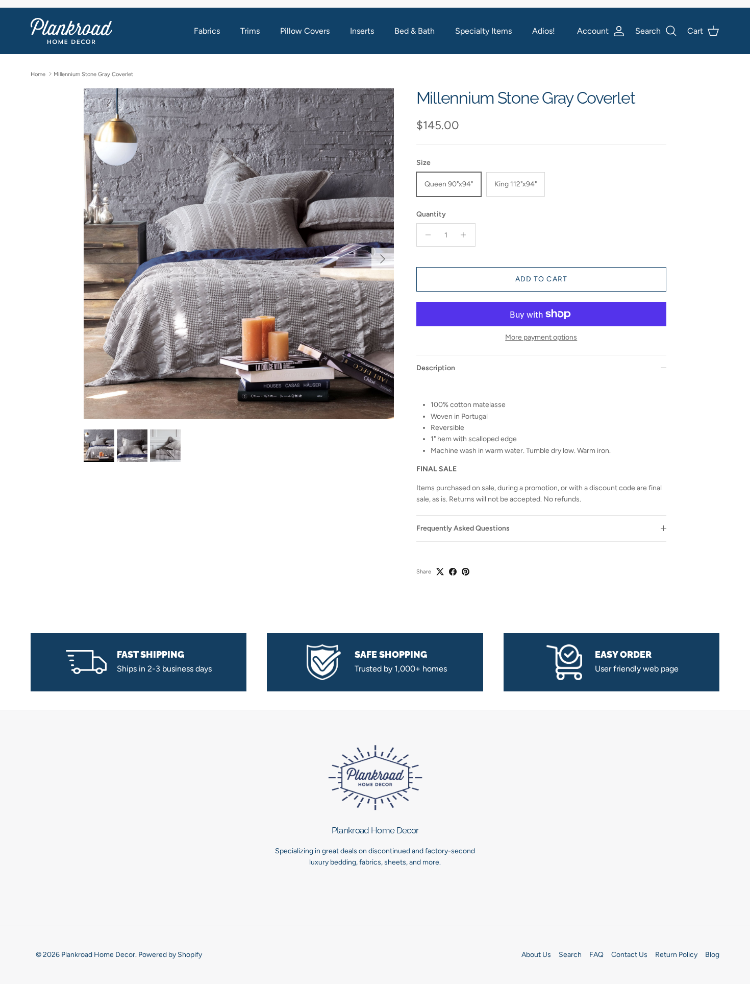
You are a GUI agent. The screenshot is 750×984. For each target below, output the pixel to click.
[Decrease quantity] (426, 235)
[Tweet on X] (440, 571)
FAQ (596, 954)
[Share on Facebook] (453, 571)
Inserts (362, 31)
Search (570, 954)
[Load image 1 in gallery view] (239, 253)
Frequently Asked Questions (463, 528)
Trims (250, 31)
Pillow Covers (305, 31)
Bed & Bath (414, 31)
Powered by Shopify (170, 954)
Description (435, 368)
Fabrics (207, 31)
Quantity (431, 214)
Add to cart (541, 279)
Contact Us (629, 954)
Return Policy (676, 954)
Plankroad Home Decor (98, 954)
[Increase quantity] (466, 235)
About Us (536, 954)
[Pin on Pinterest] (465, 571)
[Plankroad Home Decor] (71, 31)
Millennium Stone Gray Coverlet (93, 73)
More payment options (541, 337)
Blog (712, 954)
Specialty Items (483, 31)
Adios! (543, 31)
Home (38, 73)
